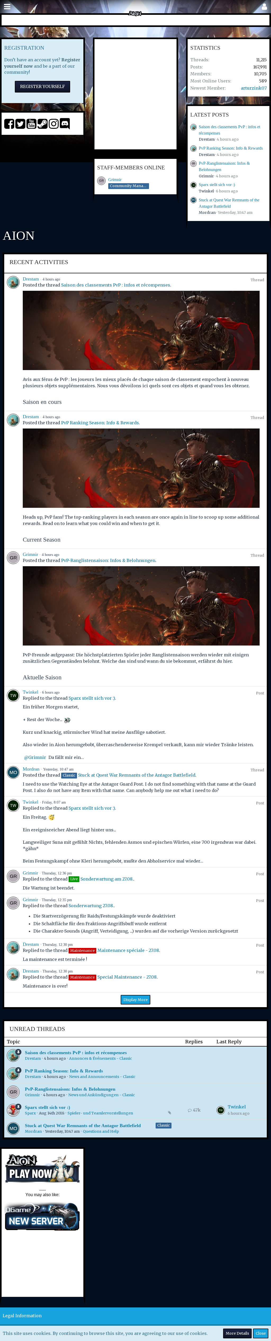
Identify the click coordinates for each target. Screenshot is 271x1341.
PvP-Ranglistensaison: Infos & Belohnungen (108, 560)
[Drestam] (13, 342)
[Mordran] (13, 780)
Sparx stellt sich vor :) (217, 184)
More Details (237, 1333)
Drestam (207, 139)
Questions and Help (101, 1131)
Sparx (30, 1113)
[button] (7, 6)
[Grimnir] (13, 617)
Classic (163, 1125)
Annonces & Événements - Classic (100, 1058)
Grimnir (114, 179)
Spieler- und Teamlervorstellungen (100, 1113)
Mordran (207, 212)
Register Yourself (42, 86)
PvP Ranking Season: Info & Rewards (231, 148)
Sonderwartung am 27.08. (106, 879)
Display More (135, 999)
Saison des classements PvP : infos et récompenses (115, 285)
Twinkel (206, 191)
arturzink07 (254, 88)
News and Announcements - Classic (102, 1076)
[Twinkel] (13, 725)
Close (261, 1333)
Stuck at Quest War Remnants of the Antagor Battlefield (136, 775)
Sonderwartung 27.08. (91, 905)
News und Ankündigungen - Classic (101, 1095)
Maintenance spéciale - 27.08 (128, 950)
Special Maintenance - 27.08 (127, 977)
